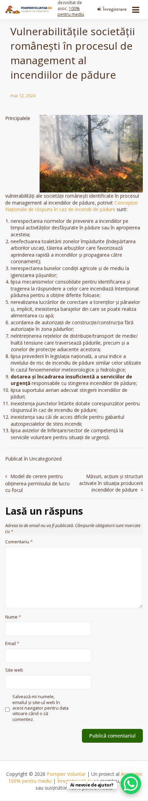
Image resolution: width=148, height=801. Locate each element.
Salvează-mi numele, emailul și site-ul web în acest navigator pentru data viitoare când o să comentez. (40, 708)
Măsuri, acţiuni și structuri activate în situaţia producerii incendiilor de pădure (111, 483)
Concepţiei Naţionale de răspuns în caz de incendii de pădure (71, 206)
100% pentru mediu (70, 11)
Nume (13, 617)
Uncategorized (45, 458)
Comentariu (19, 542)
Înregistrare (115, 9)
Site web (14, 670)
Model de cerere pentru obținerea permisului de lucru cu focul (37, 483)
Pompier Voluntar (66, 774)
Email (12, 643)
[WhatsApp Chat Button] (130, 783)
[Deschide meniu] (136, 9)
